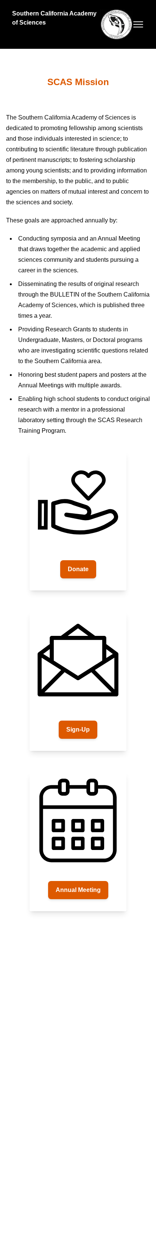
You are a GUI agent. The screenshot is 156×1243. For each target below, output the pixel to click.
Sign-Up (78, 729)
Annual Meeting (78, 890)
